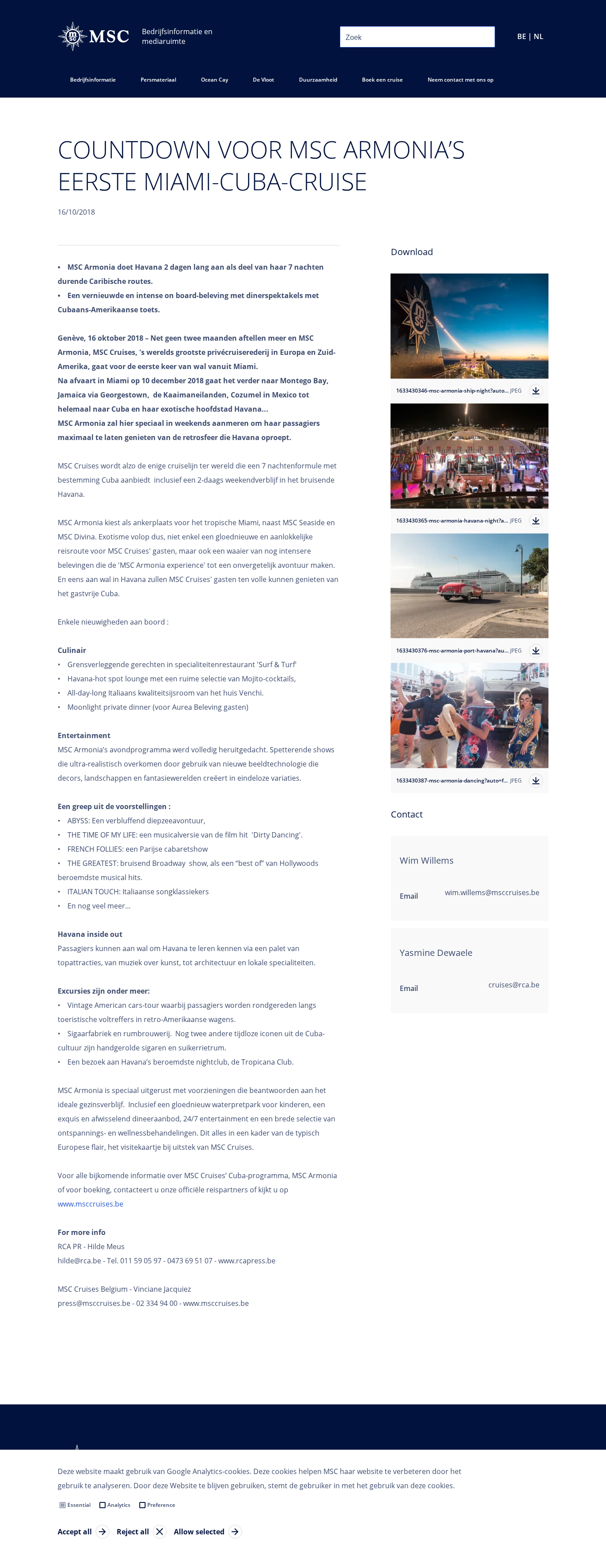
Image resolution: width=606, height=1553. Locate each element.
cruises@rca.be (513, 985)
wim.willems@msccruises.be (492, 892)
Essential (79, 1505)
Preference (161, 1505)
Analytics (118, 1505)
